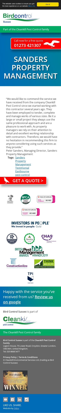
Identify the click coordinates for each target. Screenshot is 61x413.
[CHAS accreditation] (48, 238)
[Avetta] (29, 239)
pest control (22, 175)
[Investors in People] (30, 224)
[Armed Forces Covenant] (10, 199)
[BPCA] (26, 199)
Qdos (16, 408)
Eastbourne (22, 171)
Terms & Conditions (28, 357)
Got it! (48, 4)
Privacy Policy (10, 357)
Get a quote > (28, 180)
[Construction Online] (17, 264)
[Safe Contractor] (12, 239)
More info (31, 6)
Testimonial (22, 168)
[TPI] (30, 278)
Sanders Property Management (23, 161)
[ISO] (46, 199)
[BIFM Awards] (30, 251)
